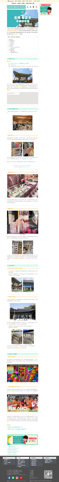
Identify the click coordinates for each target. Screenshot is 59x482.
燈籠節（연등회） (13, 51)
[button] (9, 458)
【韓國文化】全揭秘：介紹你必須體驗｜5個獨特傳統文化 (17, 429)
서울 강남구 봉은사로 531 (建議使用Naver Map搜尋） (20, 63)
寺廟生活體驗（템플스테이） (14, 52)
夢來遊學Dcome (7, 459)
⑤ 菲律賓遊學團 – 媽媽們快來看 (11, 452)
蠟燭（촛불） (12, 44)
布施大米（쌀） (12, 43)
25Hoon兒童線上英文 (21, 465)
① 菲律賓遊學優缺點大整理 (11, 446)
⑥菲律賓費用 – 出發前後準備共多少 (12, 454)
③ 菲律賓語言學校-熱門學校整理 (11, 449)
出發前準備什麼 (34, 461)
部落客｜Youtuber (21, 459)
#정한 (19, 165)
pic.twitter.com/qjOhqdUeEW (27, 165)
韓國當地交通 (34, 465)
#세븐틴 (21, 165)
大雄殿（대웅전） (13, 48)
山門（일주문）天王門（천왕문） (15, 47)
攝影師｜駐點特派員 (21, 461)
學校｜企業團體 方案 (21, 462)
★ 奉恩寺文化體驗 (11, 49)
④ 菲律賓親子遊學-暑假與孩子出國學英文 (13, 451)
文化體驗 (19, 466)
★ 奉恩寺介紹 (11, 39)
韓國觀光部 (20, 463)
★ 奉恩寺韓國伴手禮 (12, 40)
